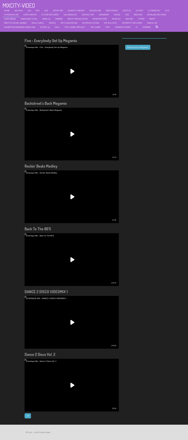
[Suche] (157, 27)
